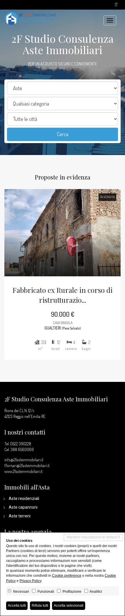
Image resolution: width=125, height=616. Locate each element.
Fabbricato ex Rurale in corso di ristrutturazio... (62, 295)
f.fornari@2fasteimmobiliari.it (26, 465)
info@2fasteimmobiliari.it (23, 459)
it (116, 5)
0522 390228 (20, 443)
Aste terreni (20, 516)
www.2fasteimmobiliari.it (23, 471)
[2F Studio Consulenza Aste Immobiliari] (30, 18)
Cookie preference (66, 576)
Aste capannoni (23, 507)
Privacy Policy (30, 581)
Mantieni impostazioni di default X (93, 537)
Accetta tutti (17, 605)
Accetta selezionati (68, 605)
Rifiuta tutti (40, 605)
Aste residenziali (24, 498)
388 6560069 (22, 449)
